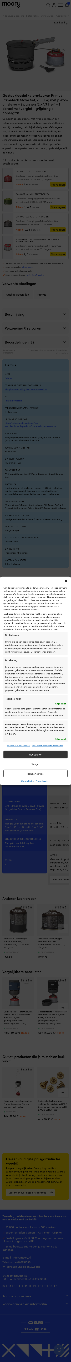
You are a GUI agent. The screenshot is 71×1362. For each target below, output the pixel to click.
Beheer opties (35, 773)
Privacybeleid (42, 781)
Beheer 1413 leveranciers (18, 745)
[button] (66, 581)
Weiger (35, 763)
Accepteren (35, 754)
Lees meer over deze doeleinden (47, 745)
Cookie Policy (27, 781)
